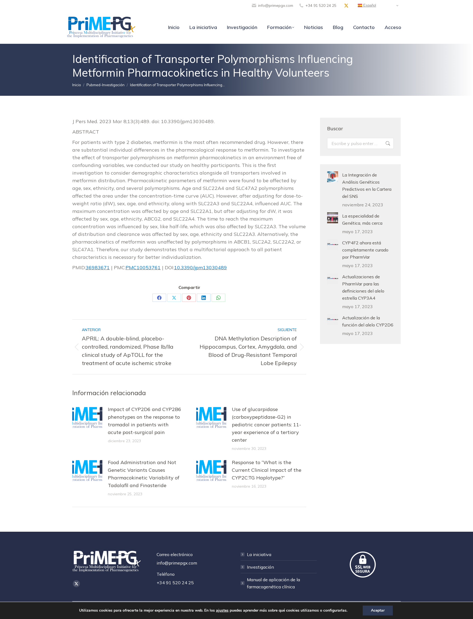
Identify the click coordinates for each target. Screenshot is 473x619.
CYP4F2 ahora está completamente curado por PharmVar (365, 250)
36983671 (98, 267)
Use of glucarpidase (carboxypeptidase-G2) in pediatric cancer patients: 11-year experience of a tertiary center (266, 424)
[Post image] (87, 418)
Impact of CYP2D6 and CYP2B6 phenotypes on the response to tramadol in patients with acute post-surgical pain (144, 420)
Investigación (260, 567)
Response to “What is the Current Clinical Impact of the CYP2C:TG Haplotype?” (266, 470)
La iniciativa (259, 554)
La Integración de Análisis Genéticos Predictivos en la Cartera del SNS (366, 185)
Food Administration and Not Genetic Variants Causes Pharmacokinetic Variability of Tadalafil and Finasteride (143, 473)
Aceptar (378, 610)
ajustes (222, 610)
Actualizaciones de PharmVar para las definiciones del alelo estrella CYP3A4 (363, 287)
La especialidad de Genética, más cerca (362, 219)
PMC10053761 (143, 267)
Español (369, 5)
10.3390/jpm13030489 (200, 267)
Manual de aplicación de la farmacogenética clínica (273, 583)
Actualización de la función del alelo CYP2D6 (367, 321)
